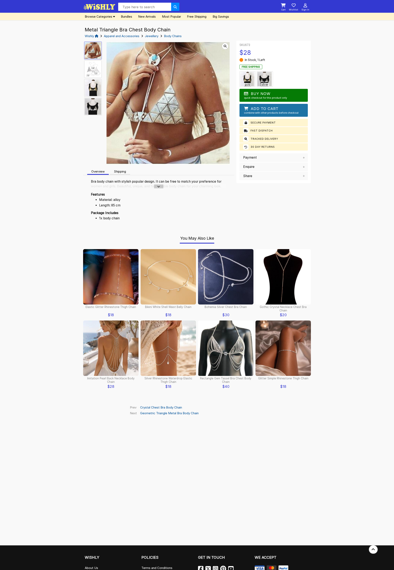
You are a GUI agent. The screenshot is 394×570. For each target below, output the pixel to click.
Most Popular (171, 16)
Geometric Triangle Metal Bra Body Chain (169, 413)
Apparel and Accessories (121, 36)
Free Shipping (196, 16)
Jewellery (151, 36)
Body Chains (173, 36)
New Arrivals (147, 16)
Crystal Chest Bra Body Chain (161, 407)
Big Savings (221, 16)
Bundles (126, 16)
